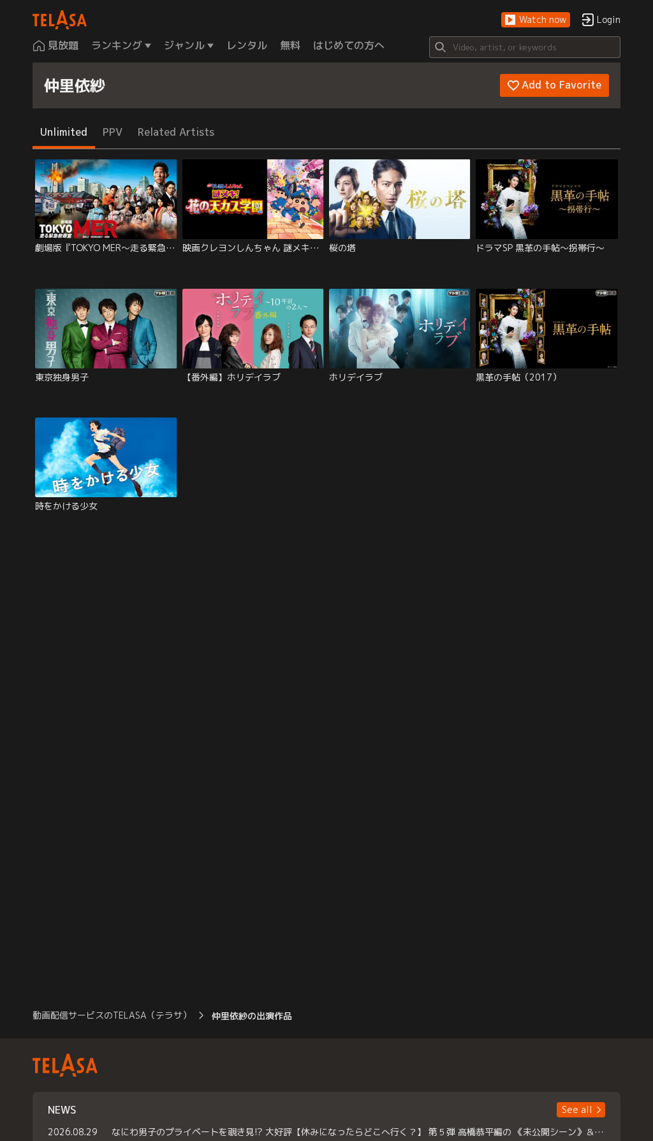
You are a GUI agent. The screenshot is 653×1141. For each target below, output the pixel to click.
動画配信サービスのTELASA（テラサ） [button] (112, 1015)
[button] (535, 20)
